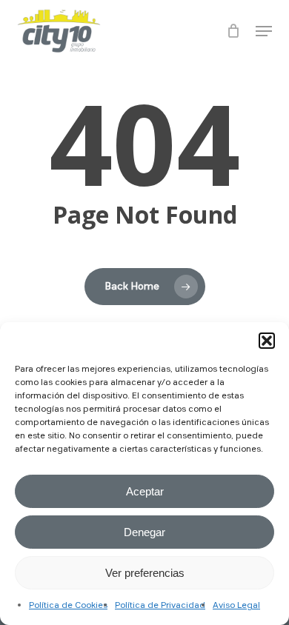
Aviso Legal (236, 605)
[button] (266, 340)
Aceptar (145, 491)
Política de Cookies (68, 605)
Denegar (144, 532)
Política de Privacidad (160, 605)
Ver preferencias (145, 572)
